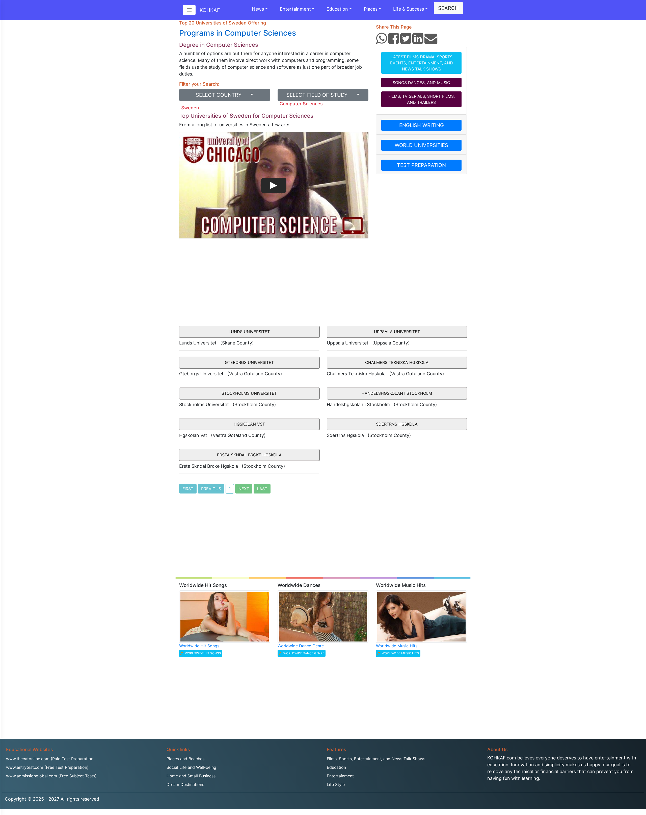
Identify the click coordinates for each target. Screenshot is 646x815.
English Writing (421, 125)
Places (371, 9)
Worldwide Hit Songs (199, 645)
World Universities (421, 145)
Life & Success (408, 9)
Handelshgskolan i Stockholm (397, 393)
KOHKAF (210, 10)
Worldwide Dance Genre (301, 645)
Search (448, 8)
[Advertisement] (274, 285)
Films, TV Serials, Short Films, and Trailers (421, 99)
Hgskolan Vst (249, 424)
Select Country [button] (222, 95)
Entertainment (295, 9)
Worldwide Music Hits (396, 645)
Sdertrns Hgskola (397, 424)
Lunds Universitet (249, 331)
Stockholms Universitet (249, 393)
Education (337, 9)
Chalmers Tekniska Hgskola (396, 362)
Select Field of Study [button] (320, 95)
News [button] (258, 9)
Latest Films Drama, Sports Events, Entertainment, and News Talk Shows (421, 62)
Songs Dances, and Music (421, 82)
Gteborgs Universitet (249, 362)
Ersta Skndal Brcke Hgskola (249, 454)
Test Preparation (421, 165)
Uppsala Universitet (397, 331)
